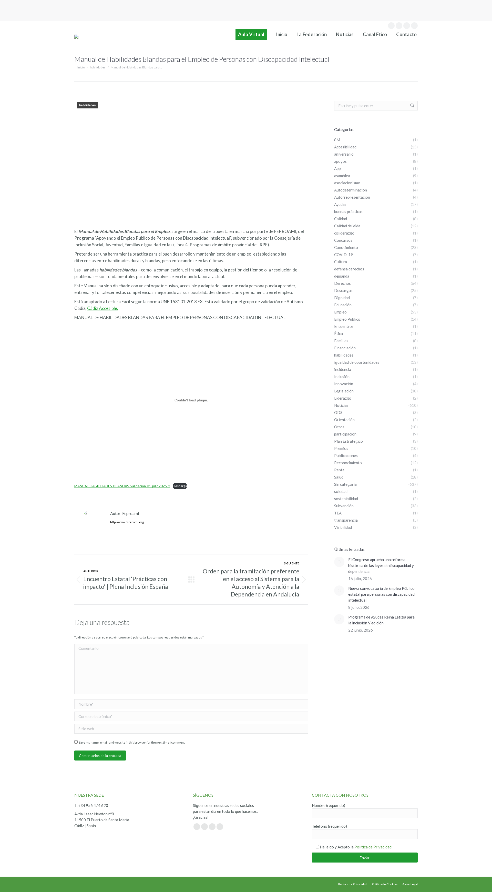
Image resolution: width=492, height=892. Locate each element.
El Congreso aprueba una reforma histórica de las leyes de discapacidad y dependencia (381, 565)
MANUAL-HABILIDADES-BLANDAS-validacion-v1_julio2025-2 (122, 486)
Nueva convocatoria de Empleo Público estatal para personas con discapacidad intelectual (381, 594)
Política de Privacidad (373, 847)
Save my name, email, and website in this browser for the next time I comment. (132, 742)
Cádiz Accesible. (102, 308)
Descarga (180, 486)
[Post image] (339, 562)
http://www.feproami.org (127, 522)
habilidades (87, 105)
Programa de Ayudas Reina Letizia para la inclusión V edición (381, 620)
